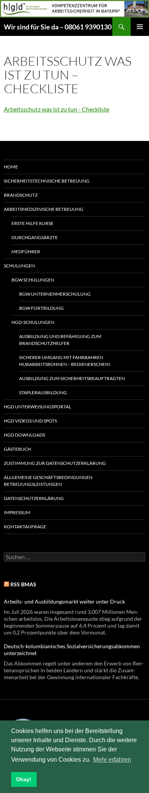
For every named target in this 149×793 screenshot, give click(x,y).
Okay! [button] (23, 779)
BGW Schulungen (32, 280)
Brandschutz (20, 195)
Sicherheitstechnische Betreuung (46, 181)
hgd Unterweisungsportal (37, 406)
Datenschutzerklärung (34, 498)
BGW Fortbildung (41, 308)
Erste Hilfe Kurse (32, 223)
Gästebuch (17, 449)
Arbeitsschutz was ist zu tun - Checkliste (56, 109)
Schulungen (19, 266)
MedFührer (25, 251)
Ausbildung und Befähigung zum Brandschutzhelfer (60, 339)
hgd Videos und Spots (30, 421)
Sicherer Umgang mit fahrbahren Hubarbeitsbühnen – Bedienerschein (64, 360)
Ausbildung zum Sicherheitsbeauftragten (72, 378)
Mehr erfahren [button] (112, 759)
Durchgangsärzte (34, 237)
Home (11, 167)
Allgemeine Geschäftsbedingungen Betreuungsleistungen (48, 480)
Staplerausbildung (43, 392)
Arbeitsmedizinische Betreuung (43, 209)
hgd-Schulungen (32, 322)
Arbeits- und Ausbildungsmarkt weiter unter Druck (64, 601)
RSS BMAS (23, 584)
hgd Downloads (24, 435)
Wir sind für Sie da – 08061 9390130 (58, 27)
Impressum (17, 512)
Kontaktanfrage (25, 526)
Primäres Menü (140, 27)
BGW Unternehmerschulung (55, 294)
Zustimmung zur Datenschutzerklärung (55, 463)
